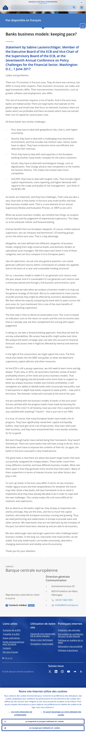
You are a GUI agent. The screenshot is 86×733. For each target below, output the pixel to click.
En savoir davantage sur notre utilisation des (62, 713)
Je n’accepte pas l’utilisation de (44, 728)
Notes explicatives (11, 638)
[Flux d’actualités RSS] (81, 671)
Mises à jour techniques (41, 640)
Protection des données (69, 630)
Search (74, 7)
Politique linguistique (68, 651)
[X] (49, 671)
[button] (81, 2)
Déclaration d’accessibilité (70, 647)
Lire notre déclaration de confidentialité (21, 713)
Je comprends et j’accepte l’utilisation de (45, 721)
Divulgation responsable (41, 644)
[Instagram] (62, 671)
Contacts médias (18, 605)
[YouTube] (68, 671)
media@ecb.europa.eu (66, 605)
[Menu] (81, 7)
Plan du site (8, 658)
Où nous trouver (10, 652)
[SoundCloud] (74, 671)
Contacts (7, 648)
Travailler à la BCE (11, 634)
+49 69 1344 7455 (64, 600)
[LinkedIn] (56, 671)
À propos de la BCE (12, 630)
